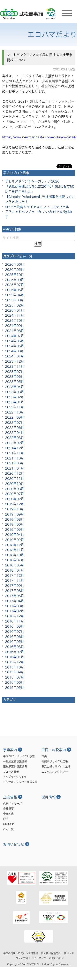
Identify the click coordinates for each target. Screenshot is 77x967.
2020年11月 (14, 478)
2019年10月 (14, 509)
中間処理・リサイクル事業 (19, 756)
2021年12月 (14, 448)
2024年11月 (14, 315)
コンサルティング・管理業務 (20, 782)
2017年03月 (14, 606)
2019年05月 (14, 529)
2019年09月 (14, 514)
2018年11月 (14, 549)
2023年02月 (14, 397)
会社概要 (8, 808)
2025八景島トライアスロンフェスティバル (37, 207)
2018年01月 (14, 570)
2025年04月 (14, 295)
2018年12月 (14, 545)
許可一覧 (8, 829)
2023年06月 (14, 376)
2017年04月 (14, 601)
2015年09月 (14, 672)
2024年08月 (14, 330)
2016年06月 (14, 636)
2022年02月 (14, 442)
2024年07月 (14, 336)
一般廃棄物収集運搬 (15, 761)
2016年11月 (14, 621)
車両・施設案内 (53, 750)
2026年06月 (14, 264)
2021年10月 (14, 458)
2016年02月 (14, 651)
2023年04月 (14, 386)
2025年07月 (14, 284)
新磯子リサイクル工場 (54, 761)
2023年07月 (14, 371)
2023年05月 (14, 381)
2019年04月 (14, 534)
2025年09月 (14, 279)
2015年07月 (14, 677)
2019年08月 (14, 519)
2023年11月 (14, 366)
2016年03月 (14, 646)
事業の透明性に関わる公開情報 (20, 953)
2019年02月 (14, 539)
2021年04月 (14, 468)
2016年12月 (14, 616)
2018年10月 (14, 555)
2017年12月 (14, 575)
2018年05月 (14, 565)
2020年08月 (14, 488)
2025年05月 (14, 290)
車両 (44, 756)
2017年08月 (14, 590)
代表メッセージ (12, 803)
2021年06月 (14, 463)
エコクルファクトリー (54, 771)
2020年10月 (14, 483)
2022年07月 (14, 422)
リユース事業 (11, 771)
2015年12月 (14, 662)
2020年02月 (14, 499)
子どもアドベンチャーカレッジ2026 (32, 181)
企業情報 (10, 797)
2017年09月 (14, 585)
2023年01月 (14, 402)
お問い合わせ (13, 844)
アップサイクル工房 (14, 776)
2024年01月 (14, 356)
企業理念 (8, 813)
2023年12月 (14, 361)
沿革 (5, 819)
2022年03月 (14, 437)
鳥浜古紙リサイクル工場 (55, 766)
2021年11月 (14, 453)
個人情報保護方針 (51, 953)
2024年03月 (14, 351)
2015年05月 (14, 687)
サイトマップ (38, 958)
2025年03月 (14, 300)
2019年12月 (14, 504)
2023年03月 (14, 392)
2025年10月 (14, 274)
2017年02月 (14, 611)
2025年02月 (14, 305)
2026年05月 (14, 269)
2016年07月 (14, 631)
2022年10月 (14, 412)
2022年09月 (14, 417)
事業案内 (10, 750)
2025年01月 (14, 310)
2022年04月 (14, 432)
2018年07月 (14, 560)
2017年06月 (14, 595)
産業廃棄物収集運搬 (15, 766)
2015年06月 (14, 682)
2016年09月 (14, 626)
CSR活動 (8, 824)
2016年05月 (14, 641)
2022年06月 (14, 427)
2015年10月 (14, 667)
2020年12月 (14, 473)
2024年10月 (14, 320)
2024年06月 (14, 341)
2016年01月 (14, 657)
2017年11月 (14, 580)
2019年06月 (14, 524)
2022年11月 (14, 407)
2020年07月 (14, 493)
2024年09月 (14, 325)
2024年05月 (14, 346)
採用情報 (48, 797)
